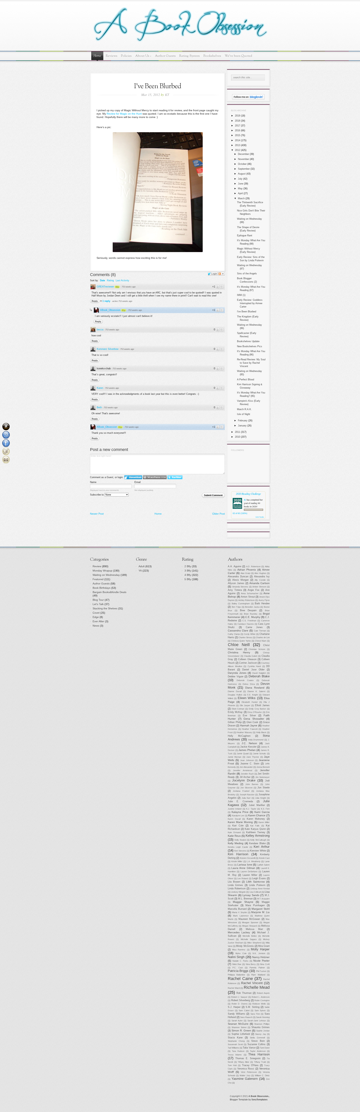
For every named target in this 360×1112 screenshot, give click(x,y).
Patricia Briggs (238, 971)
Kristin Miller (237, 861)
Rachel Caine (240, 978)
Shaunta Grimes (260, 1027)
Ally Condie (260, 580)
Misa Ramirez (238, 950)
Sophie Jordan (263, 1031)
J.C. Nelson (249, 743)
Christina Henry (239, 652)
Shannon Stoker (239, 1027)
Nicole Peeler (261, 960)
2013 (237, 145)
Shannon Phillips (262, 1024)
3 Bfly (187, 570)
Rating (110, 280)
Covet (96, 612)
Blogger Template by (249, 1099)
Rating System (189, 56)
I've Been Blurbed (246, 311)
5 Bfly (187, 579)
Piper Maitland (258, 975)
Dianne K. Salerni (256, 691)
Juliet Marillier (257, 805)
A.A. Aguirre (234, 566)
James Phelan (247, 750)
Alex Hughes (260, 573)
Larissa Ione (244, 864)
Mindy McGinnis (245, 946)
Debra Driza (249, 684)
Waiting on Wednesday (106, 574)
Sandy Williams (236, 1014)
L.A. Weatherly (253, 861)
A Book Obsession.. (258, 1096)
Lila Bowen (234, 882)
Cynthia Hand (254, 666)
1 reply (106, 301)
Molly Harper (260, 949)
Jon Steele (263, 787)
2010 (237, 436)
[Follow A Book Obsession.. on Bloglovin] (248, 98)
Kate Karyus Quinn (255, 829)
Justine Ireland (235, 809)
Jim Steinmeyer (262, 777)
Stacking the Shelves (105, 608)
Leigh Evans (259, 878)
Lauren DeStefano (249, 871)
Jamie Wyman (234, 757)
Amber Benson (259, 587)
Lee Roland (242, 878)
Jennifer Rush (247, 774)
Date (102, 280)
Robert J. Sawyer (239, 997)
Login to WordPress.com (155, 477)
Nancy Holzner (261, 957)
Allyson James (236, 583)
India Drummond (256, 740)
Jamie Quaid (243, 753)
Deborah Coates (245, 680)
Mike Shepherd (254, 943)
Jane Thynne (252, 757)
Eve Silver (249, 715)
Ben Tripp (236, 607)
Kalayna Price (240, 811)
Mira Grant (264, 946)
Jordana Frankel (241, 791)
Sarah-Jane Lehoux (257, 1020)
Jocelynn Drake (243, 780)
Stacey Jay (260, 1034)
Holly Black (261, 732)
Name (93, 482)
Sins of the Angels (247, 273)
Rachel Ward (234, 988)
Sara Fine (255, 1014)
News (96, 625)
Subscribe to (97, 494)
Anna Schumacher (249, 593)
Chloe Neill (239, 644)
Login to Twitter (174, 477)
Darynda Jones (237, 672)
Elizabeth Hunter (250, 702)
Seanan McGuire (238, 1023)
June (240, 183)
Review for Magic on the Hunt (124, 113)
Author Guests (165, 56)
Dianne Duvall (235, 691)
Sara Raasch (246, 1017)
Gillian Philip (235, 722)
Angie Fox (254, 590)
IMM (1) (241, 295)
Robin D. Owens (240, 1004)
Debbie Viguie (235, 676)
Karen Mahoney (256, 819)
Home (97, 56)
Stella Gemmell (257, 1038)
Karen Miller (264, 822)
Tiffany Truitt (260, 1062)
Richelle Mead (257, 987)
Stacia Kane (235, 1037)
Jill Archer (245, 777)
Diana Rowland (254, 687)
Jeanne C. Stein (249, 763)
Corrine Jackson (248, 663)
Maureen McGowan (249, 919)
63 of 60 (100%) (240, 513)
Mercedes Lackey (239, 932)
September (244, 168)
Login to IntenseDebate (133, 477)
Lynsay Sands (250, 895)
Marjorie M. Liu (260, 912)
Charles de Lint (263, 637)
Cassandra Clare (238, 630)
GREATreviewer (105, 286)
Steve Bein (258, 1041)
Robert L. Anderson (261, 997)
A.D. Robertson (253, 566)
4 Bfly (187, 574)
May (240, 188)
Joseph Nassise (247, 794)
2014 (237, 140)
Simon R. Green (241, 1030)
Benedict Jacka (252, 607)
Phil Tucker (261, 971)
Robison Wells (259, 1004)
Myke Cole (241, 953)
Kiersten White (258, 850)
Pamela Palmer (257, 967)
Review (97, 566)
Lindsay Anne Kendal (260, 888)
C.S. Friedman (249, 620)
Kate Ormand (234, 832)
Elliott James (262, 705)
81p (123, 310)
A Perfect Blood (245, 379)
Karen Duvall (234, 819)
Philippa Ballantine (236, 975)
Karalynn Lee (238, 815)
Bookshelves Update (248, 341)
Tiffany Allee (243, 1062)
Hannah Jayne (248, 725)
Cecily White (249, 634)
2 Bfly (187, 566)
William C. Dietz (262, 1075)
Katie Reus (234, 835)
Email (137, 482)
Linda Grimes (235, 885)
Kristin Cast (264, 858)
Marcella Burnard (237, 909)
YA (140, 570)
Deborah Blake (259, 676)
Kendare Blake (257, 843)
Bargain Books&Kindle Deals (109, 592)
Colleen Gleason (247, 659)
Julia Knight (260, 798)
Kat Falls (255, 826)
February (243, 420)
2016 (237, 130)
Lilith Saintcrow (255, 881)
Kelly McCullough (258, 840)
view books (259, 517)
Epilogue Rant (244, 235)
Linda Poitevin (257, 885)
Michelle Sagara (248, 939)
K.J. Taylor (251, 809)
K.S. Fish (265, 809)
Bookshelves (212, 56)
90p (117, 287)
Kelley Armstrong (258, 835)
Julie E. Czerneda (240, 801)
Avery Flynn (264, 600)
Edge (96, 617)
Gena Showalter (254, 718)
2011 (237, 432)
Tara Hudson (238, 1051)
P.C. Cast (237, 967)
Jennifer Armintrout (242, 770)
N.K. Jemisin (259, 953)
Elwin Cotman (238, 709)
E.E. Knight (252, 695)
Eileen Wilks (247, 698)
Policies (126, 56)
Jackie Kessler (248, 747)
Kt (245, 499)
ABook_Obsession (110, 310)
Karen (100, 388)
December (243, 154)
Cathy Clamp (234, 634)
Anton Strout (248, 597)
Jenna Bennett (263, 767)
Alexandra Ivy (262, 576)
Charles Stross (245, 637)
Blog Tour (98, 599)
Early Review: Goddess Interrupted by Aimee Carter (249, 303)
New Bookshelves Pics (249, 346)
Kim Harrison (238, 854)
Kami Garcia (262, 811)
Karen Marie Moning (240, 822)
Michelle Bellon (250, 936)
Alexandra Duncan (238, 576)
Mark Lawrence (240, 916)
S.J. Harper (234, 1007)
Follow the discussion (221, 273)
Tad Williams (233, 1048)
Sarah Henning (263, 1017)
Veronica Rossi (245, 1068)
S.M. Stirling (253, 1007)
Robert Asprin (263, 993)
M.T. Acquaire (263, 899)
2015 (237, 135)
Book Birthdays (101, 587)
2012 (237, 150)
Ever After (98, 621)
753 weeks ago (129, 287)
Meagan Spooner (250, 922)
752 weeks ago (132, 427)
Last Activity (122, 280)
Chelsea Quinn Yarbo (241, 641)
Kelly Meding (235, 843)
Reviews (111, 56)
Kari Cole (238, 825)
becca (100, 329)
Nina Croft (265, 964)
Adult (142, 566)
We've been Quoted (238, 56)
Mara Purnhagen (255, 905)
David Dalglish (259, 673)
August (242, 173)
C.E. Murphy (252, 617)
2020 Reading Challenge (248, 494)
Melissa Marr (254, 929)
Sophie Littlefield (241, 1034)
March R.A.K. (244, 409)
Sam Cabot (244, 1010)
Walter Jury (245, 1075)
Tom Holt (232, 1065)
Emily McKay (235, 712)
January (242, 425)
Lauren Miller (250, 875)
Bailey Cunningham (241, 603)
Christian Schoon (257, 649)
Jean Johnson (247, 760)
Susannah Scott (235, 1044)
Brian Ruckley (250, 614)
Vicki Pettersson (249, 1072)
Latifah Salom (263, 865)
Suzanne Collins (257, 1044)
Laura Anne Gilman (243, 867)
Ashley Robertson (246, 600)
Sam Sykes (260, 1010)
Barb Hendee (262, 603)
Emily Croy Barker (257, 709)
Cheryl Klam (260, 641)
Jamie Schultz (259, 753)
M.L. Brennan (245, 898)
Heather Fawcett (250, 729)
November (243, 159)
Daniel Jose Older (253, 669)
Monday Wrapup (102, 570)
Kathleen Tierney (255, 832)
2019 (237, 115)
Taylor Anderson (258, 1051)
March (241, 198)
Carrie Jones (254, 627)
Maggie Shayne (243, 901)
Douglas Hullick (235, 695)
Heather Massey (244, 732)
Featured (98, 579)
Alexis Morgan (240, 580)
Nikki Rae (237, 964)
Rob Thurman (243, 993)
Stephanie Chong (236, 1041)
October (242, 164)
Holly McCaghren (239, 736)
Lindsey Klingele (238, 892)
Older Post (218, 513)
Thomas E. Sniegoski (248, 1058)
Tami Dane (265, 1048)
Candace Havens (246, 624)
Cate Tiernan (260, 631)
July (240, 178)
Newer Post (97, 513)
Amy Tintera (235, 590)
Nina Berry (251, 964)
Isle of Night (243, 414)
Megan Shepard (249, 926)
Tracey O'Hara (250, 1065)
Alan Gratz (245, 573)
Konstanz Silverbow (107, 349)
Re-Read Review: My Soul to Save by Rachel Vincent (251, 363)
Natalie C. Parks (240, 961)
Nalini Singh (236, 957)
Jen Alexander (246, 767)
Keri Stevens (240, 851)
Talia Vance (249, 1047)
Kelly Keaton (240, 840)
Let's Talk (98, 604)
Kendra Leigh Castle (238, 847)
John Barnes (252, 784)
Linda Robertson (237, 888)
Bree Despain (248, 610)
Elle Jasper (245, 705)
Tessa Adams (235, 1055)
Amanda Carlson (259, 583)
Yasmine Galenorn (245, 1079)
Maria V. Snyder (239, 912)
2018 (237, 120)
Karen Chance (257, 815)
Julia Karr (246, 798)
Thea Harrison (259, 1054)
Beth (99, 407)
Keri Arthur (262, 847)
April (240, 193)
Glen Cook (252, 722)
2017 (237, 125)
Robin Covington (262, 1000)
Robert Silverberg (240, 1000)
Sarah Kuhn (237, 1020)
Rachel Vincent (252, 983)
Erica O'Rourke (255, 712)
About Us (143, 56)
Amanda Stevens (240, 587)
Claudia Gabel (250, 656)
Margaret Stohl (261, 908)
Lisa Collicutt (255, 892)
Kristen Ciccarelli (247, 858)
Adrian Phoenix (246, 569)
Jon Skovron (246, 788)
